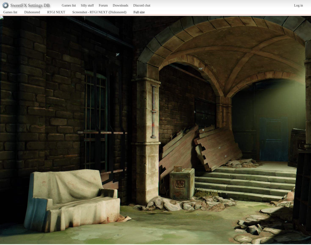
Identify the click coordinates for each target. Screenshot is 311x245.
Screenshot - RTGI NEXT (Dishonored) (99, 12)
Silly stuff (87, 5)
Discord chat (141, 5)
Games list (69, 5)
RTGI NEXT (56, 12)
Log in (298, 5)
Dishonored (32, 12)
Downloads (120, 5)
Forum (103, 5)
